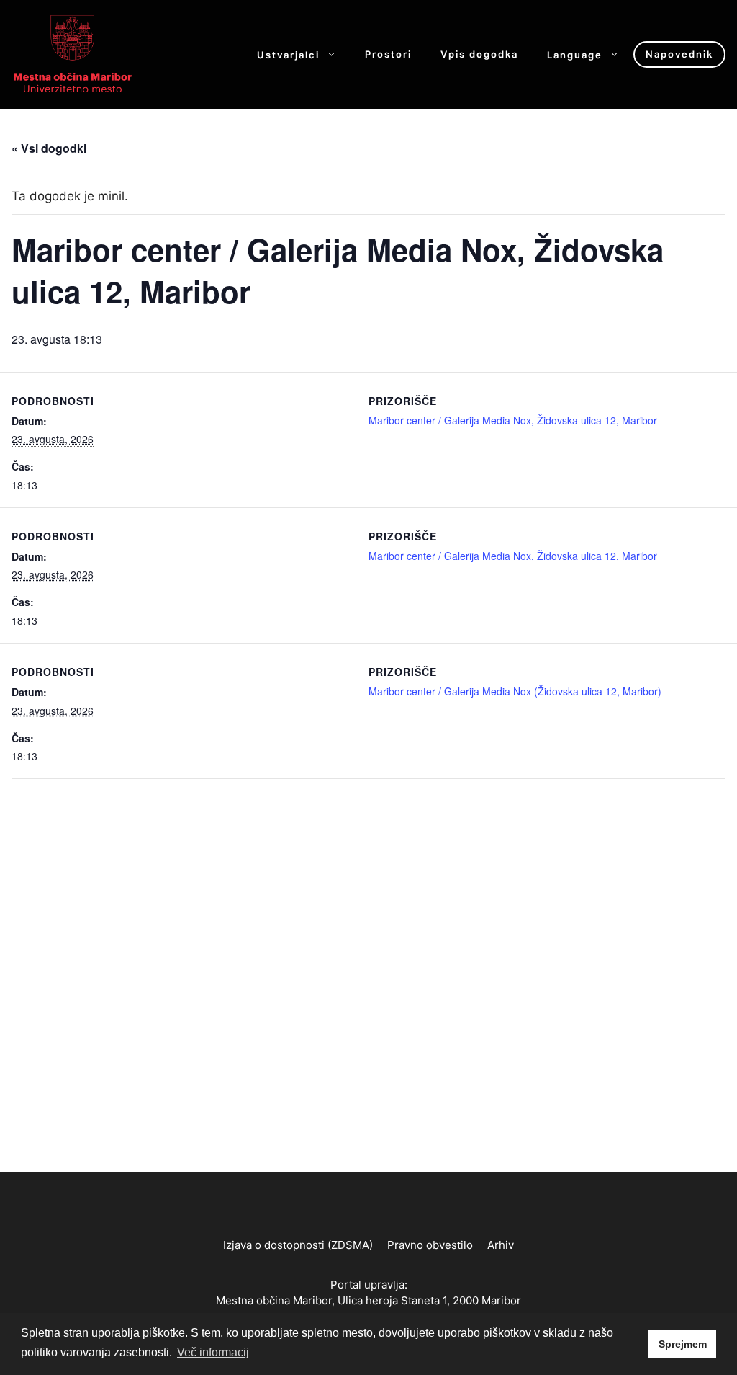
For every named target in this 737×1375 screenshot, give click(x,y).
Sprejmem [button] (683, 1344)
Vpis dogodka (479, 54)
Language (574, 54)
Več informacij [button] (213, 1352)
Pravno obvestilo (430, 1245)
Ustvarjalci (288, 54)
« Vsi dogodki (49, 148)
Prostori (388, 54)
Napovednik (679, 54)
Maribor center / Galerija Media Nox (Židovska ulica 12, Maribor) (514, 691)
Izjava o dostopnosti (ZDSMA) (298, 1245)
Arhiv (500, 1245)
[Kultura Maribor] (73, 53)
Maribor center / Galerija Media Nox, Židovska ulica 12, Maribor (512, 420)
